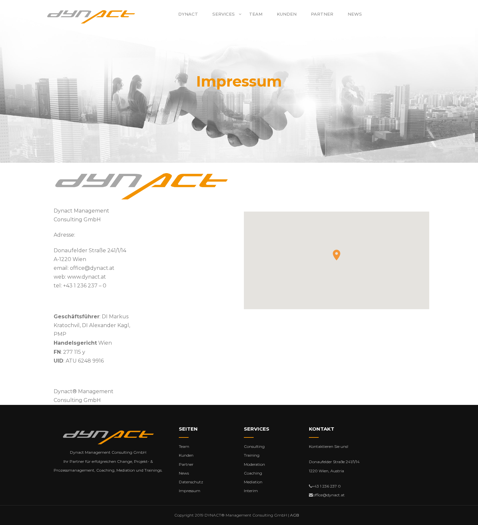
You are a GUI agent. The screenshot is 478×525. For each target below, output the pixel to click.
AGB (294, 515)
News (355, 14)
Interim (251, 490)
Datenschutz (191, 481)
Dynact (188, 14)
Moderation (254, 464)
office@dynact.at (92, 268)
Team (255, 14)
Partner (322, 14)
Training (251, 455)
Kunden (287, 14)
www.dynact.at (86, 277)
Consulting (254, 446)
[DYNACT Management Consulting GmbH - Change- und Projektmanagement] (91, 17)
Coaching (253, 473)
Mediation (253, 481)
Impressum (189, 490)
